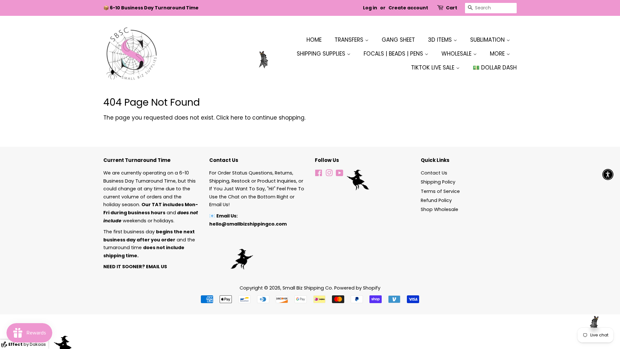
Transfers (350, 40)
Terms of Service (440, 191)
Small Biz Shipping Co (307, 288)
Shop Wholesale (439, 209)
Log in (370, 8)
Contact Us (434, 173)
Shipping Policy (438, 182)
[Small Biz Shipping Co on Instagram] (329, 174)
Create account (408, 8)
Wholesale (457, 54)
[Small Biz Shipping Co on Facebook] (318, 174)
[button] (608, 174)
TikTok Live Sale (433, 67)
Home (314, 40)
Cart (451, 8)
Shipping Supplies (322, 54)
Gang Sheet (398, 40)
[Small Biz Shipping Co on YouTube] (339, 174)
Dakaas (38, 344)
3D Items (440, 40)
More (498, 54)
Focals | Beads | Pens (394, 54)
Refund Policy (436, 200)
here (237, 118)
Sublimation (488, 40)
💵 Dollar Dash (495, 67)
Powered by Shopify (357, 288)
